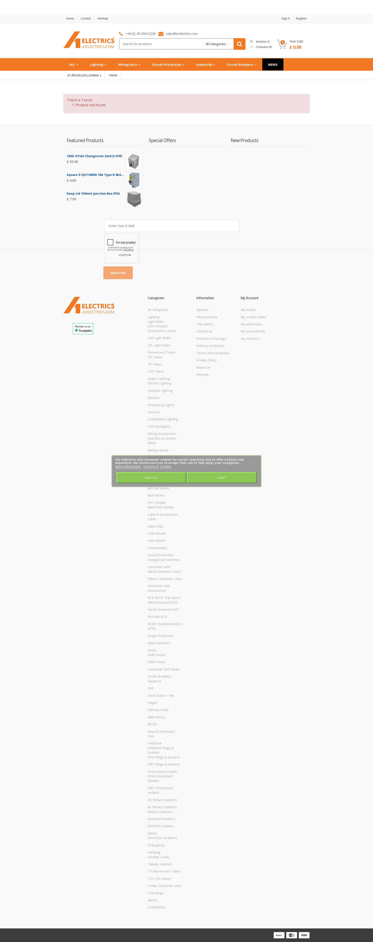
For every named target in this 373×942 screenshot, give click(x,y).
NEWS (273, 64)
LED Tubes (156, 371)
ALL (73, 64)
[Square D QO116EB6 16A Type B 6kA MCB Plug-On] (134, 180)
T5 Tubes (155, 357)
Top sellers (204, 324)
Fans (151, 736)
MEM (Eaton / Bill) (161, 695)
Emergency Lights (161, 405)
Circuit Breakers (240, 64)
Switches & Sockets (162, 438)
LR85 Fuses (156, 662)
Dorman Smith (158, 709)
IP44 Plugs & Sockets (164, 757)
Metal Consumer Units (164, 571)
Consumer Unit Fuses (163, 669)
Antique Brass (158, 450)
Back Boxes (156, 495)
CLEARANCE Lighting (163, 419)
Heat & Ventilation (161, 731)
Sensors (154, 412)
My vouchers (250, 338)
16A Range (156, 893)
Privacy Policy (206, 360)
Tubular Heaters (160, 864)
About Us (203, 367)
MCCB (152, 724)
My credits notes (253, 317)
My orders (248, 309)
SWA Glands (156, 540)
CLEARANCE (157, 907)
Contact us (204, 331)
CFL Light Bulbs (159, 345)
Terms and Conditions (212, 353)
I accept (222, 477)
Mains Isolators (159, 643)
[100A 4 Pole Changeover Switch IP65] (134, 161)
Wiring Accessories (162, 433)
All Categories (158, 309)
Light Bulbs (156, 321)
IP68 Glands (157, 533)
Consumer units (159, 567)
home (70, 18)
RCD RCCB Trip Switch (164, 597)
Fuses (152, 650)
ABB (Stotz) (156, 717)
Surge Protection (160, 636)
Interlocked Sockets (162, 771)
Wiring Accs (128, 64)
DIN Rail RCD (157, 616)
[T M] (88, 46)
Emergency (156, 845)
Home (113, 75)
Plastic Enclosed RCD (163, 609)
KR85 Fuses (157, 655)
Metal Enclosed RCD (163, 602)
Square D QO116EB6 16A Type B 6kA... (95, 175)
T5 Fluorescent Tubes (164, 871)
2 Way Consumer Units (165, 885)
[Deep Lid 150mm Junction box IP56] (134, 199)
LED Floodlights (159, 426)
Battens (154, 397)
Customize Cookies (157, 467)
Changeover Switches (164, 559)
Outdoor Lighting (160, 390)
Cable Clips (156, 526)
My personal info (253, 331)
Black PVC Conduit (161, 507)
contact (86, 18)
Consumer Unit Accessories (159, 588)
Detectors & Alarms (162, 838)
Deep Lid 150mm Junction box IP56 (93, 193)
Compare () (263, 47)
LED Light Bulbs (159, 338)
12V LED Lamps (159, 878)
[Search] (239, 44)
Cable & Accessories (163, 514)
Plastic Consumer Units (165, 578)
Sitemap (202, 374)
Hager (152, 702)
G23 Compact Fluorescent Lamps (162, 328)
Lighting (97, 64)
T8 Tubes (155, 364)
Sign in (285, 18)
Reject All (151, 477)
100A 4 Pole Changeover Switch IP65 (94, 156)
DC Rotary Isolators (162, 800)
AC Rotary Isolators (162, 807)
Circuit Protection (167, 64)
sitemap (102, 18)
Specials (202, 309)
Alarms (153, 900)
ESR (150, 688)
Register (301, 18)
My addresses (251, 324)
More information (128, 467)
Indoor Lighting (159, 378)
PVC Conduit (157, 502)
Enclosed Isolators (161, 819)
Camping (154, 852)
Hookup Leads (158, 857)
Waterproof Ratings (211, 338)
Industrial (204, 64)
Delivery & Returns (210, 345)
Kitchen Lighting (159, 383)
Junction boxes (158, 488)
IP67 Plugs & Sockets (164, 764)
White (152, 443)
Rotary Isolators (160, 811)
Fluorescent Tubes (161, 352)
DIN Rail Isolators (161, 826)
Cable (152, 519)
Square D (154, 681)
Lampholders (157, 548)
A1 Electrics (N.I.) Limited (83, 75)
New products (207, 317)
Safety (152, 833)
